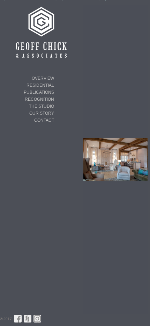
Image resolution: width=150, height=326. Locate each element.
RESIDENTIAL (40, 85)
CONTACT (44, 120)
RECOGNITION (39, 99)
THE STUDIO (41, 106)
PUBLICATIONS (39, 92)
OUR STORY (41, 113)
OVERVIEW (43, 78)
